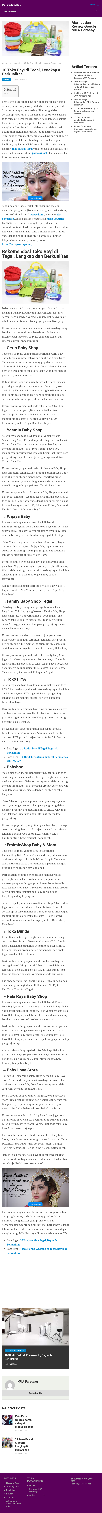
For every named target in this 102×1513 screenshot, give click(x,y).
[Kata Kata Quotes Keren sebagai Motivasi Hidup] (7, 1420)
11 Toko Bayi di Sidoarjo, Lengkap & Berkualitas (24, 1444)
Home (32, 1485)
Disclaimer (11, 1490)
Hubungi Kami (12, 1483)
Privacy (9, 1494)
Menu (92, 4)
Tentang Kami (12, 1486)
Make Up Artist (55, 218)
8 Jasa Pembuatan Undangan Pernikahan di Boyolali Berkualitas (85, 129)
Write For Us (35, 1393)
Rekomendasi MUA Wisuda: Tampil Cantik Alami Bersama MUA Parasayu (86, 75)
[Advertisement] (35, 1280)
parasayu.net (11, 4)
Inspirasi (6, 79)
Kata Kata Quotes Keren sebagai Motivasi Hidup (24, 1421)
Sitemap (10, 1497)
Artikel (32, 1495)
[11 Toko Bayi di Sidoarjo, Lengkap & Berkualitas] (7, 1443)
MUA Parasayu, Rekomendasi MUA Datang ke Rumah (86, 102)
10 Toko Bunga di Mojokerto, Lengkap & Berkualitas (84, 120)
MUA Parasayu (21, 79)
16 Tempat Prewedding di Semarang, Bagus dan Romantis (86, 111)
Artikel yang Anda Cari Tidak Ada (13, 1504)
